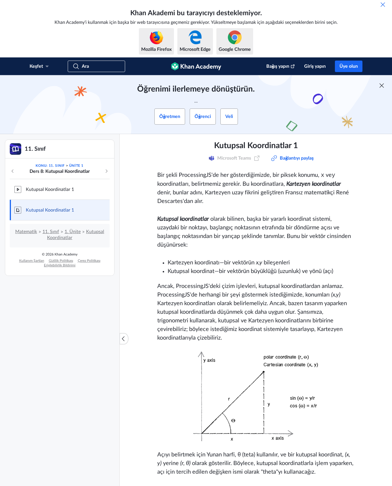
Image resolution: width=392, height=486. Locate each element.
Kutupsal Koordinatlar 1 (50, 189)
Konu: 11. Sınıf (50, 165)
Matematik (26, 231)
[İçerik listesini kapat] (124, 338)
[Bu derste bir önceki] (12, 171)
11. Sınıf (50, 231)
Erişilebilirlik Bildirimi (59, 265)
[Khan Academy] (196, 66)
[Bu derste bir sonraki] (106, 171)
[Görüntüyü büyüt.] (256, 396)
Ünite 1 (76, 165)
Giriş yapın (315, 66)
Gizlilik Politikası (61, 260)
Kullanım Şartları (31, 260)
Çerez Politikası (89, 260)
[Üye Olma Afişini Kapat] (381, 85)
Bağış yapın (277, 66)
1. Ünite (73, 231)
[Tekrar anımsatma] (382, 4)
